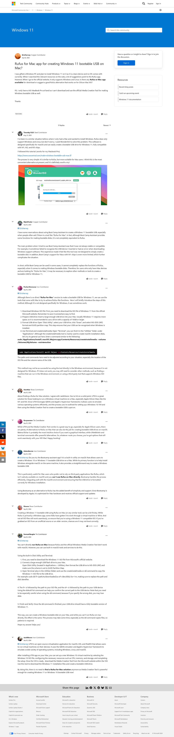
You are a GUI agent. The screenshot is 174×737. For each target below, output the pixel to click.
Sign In (158, 3)
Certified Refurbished (42, 719)
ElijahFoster (28, 222)
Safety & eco (126, 733)
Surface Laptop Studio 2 (15, 708)
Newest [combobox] (107, 125)
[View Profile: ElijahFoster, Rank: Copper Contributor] (20, 223)
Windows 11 (49, 10)
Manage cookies (96, 733)
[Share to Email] (110, 687)
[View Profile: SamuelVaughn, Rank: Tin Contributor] (20, 535)
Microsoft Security (92, 704)
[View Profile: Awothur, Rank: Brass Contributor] (20, 390)
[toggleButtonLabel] (160, 10)
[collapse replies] (12, 132)
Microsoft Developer (120, 704)
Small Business (91, 726)
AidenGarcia (28, 451)
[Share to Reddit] (98, 687)
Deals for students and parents (71, 723)
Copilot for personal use (15, 715)
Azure (116, 700)
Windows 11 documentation (130, 99)
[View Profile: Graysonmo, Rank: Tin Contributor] (20, 421)
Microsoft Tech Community (122, 715)
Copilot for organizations (16, 711)
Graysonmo (28, 420)
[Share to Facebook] (91, 687)
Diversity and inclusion (147, 719)
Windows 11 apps (14, 726)
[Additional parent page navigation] (32, 10)
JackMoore (28, 637)
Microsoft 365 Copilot (93, 723)
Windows (39, 10)
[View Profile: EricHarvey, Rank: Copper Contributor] (18, 56)
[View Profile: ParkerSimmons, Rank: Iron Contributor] (20, 288)
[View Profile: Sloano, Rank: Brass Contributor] (20, 507)
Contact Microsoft (76, 733)
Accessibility (144, 723)
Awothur (27, 389)
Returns (38, 711)
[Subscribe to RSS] (106, 687)
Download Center (41, 704)
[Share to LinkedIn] (87, 687)
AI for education (66, 726)
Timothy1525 (29, 132)
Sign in (126, 63)
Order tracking (40, 715)
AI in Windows (13, 719)
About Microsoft (145, 704)
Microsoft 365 (91, 711)
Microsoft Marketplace (121, 719)
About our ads (145, 733)
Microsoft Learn (119, 708)
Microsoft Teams (91, 719)
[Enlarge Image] (62, 185)
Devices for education (68, 704)
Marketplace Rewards (121, 723)
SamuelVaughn (29, 534)
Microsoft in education (68, 700)
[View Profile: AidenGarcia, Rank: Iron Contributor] (20, 452)
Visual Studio (118, 726)
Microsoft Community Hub (20, 10)
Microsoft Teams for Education (71, 708)
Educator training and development (72, 719)
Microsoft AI (90, 700)
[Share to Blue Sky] (102, 687)
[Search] (143, 3)
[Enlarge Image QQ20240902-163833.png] (57, 352)
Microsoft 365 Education (69, 711)
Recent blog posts (126, 87)
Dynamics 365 (91, 708)
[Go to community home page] (13, 3)
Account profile (40, 700)
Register (150, 3)
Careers (143, 700)
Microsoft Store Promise (43, 723)
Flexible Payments (41, 726)
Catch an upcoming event (129, 93)
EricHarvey (26, 55)
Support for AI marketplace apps (124, 711)
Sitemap (66, 733)
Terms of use (107, 733)
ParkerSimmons (30, 287)
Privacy (86, 733)
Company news (145, 708)
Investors (143, 715)
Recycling (136, 733)
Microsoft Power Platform (94, 715)
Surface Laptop (13, 704)
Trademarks (116, 733)
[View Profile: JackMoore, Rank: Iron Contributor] (20, 638)
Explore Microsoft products (16, 723)
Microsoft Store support (43, 708)
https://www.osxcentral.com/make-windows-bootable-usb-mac (43, 155)
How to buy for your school (70, 715)
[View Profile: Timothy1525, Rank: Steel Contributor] (20, 133)
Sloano (26, 506)
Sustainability (144, 726)
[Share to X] (95, 687)
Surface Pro (12, 700)
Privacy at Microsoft (146, 711)
